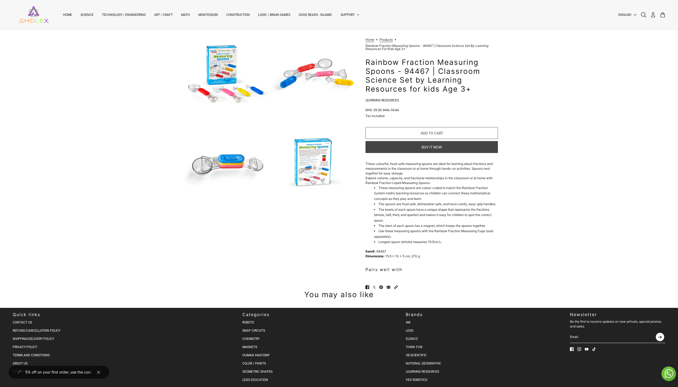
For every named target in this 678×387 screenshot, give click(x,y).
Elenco (412, 339)
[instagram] (579, 349)
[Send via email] (388, 287)
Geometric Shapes (257, 372)
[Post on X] (374, 287)
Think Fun (414, 347)
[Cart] (662, 14)
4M (408, 322)
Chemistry (251, 339)
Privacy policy (25, 347)
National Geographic (423, 363)
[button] (396, 287)
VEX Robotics (416, 380)
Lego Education (255, 380)
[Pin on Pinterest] (381, 287)
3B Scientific (416, 355)
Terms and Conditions (31, 355)
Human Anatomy (256, 355)
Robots (248, 322)
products (386, 40)
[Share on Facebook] (367, 287)
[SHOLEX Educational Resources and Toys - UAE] (34, 14)
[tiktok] (594, 349)
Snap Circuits (253, 330)
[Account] (653, 14)
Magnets (249, 347)
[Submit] (660, 337)
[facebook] (572, 349)
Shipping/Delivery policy (33, 339)
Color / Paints (254, 363)
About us (20, 363)
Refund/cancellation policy (36, 330)
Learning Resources (382, 100)
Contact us (22, 322)
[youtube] (587, 349)
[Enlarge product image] (223, 73)
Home (369, 40)
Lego (409, 330)
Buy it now (432, 147)
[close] (98, 372)
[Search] (643, 14)
